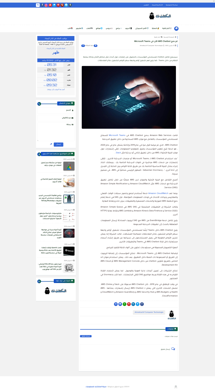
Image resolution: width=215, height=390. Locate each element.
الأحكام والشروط (157, 5)
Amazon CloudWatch (158, 193)
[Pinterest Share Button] (133, 304)
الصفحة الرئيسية (169, 37)
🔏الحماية (155, 28)
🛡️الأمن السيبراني (142, 28)
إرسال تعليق (86, 336)
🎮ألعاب (89, 28)
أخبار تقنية (157, 37)
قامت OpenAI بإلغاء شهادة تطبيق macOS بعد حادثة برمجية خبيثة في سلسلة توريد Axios (50, 250)
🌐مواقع (99, 28)
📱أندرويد (128, 28)
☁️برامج (119, 28)
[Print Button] (116, 304)
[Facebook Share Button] (142, 304)
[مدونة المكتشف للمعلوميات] (160, 16)
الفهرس (146, 5)
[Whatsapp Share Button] (124, 304)
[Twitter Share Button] (137, 304)
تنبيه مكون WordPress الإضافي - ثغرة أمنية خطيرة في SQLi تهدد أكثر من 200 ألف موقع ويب (49, 266)
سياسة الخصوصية (172, 5)
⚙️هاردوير (79, 28)
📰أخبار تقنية (167, 28)
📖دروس (109, 28)
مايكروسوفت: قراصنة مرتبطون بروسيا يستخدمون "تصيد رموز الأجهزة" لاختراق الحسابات (50, 216)
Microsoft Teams (117, 135)
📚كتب (70, 28)
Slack (118, 153)
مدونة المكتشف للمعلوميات (96, 387)
